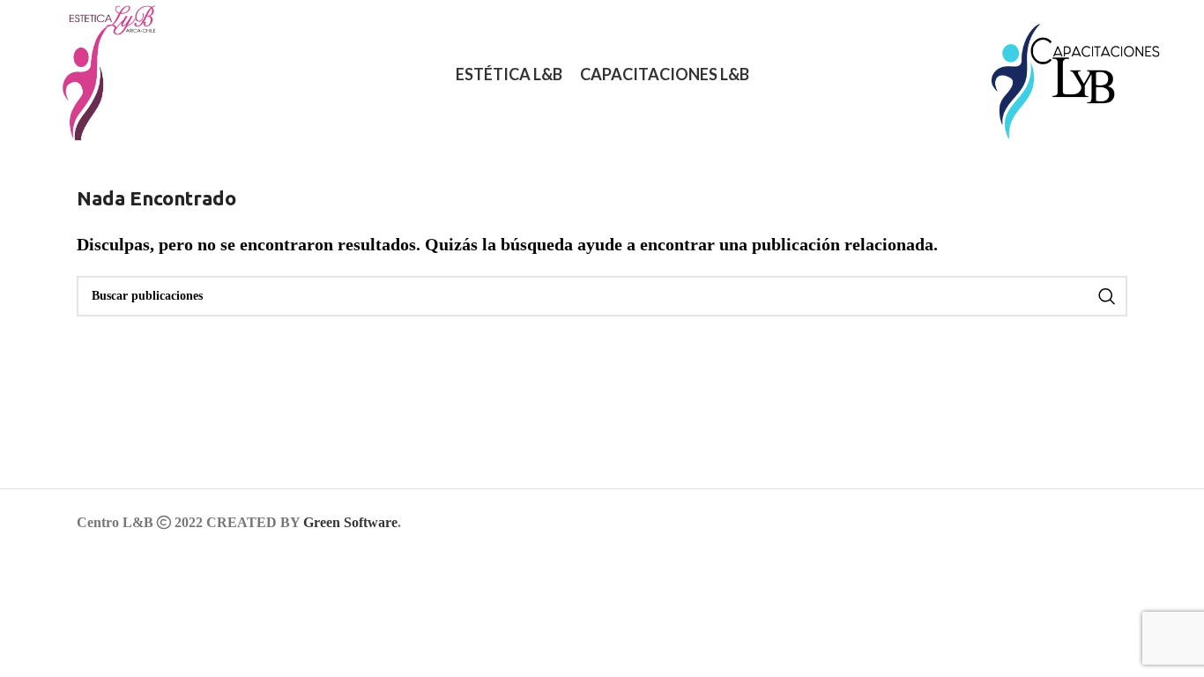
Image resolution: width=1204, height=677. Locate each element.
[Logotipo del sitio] (99, 73)
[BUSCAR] (1107, 296)
